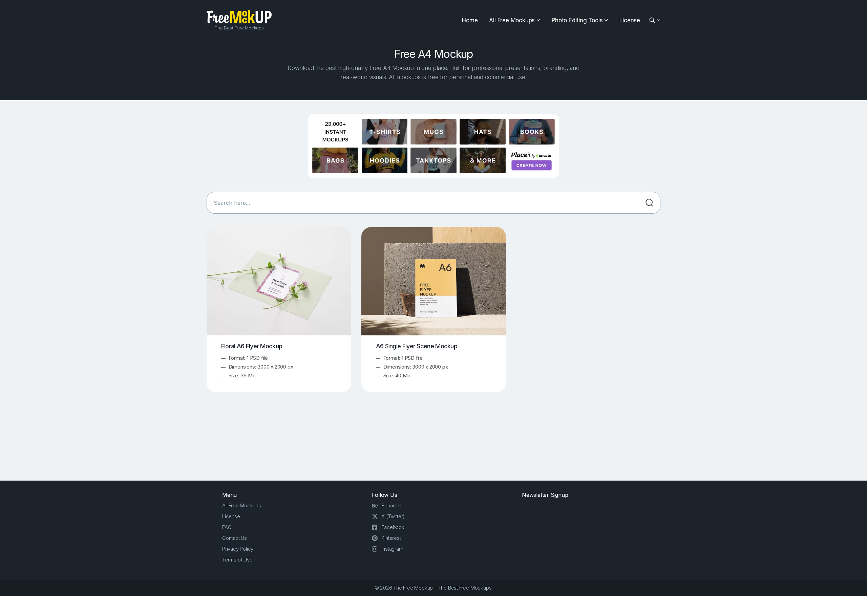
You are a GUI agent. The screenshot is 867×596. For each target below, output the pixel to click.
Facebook (392, 527)
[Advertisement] (433, 442)
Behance (391, 505)
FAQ (226, 527)
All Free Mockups (512, 20)
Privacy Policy (237, 549)
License (629, 20)
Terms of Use (237, 559)
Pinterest (391, 538)
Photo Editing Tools (577, 20)
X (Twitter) (393, 516)
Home (470, 20)
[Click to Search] (649, 203)
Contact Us (234, 538)
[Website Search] (653, 20)
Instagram (392, 549)
